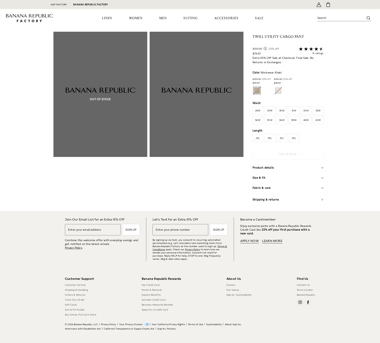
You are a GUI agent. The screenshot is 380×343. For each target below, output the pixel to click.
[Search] (368, 18)
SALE (259, 18)
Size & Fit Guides (75, 309)
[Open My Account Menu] (318, 4)
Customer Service (75, 285)
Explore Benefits (151, 294)
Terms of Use (195, 324)
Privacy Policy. (74, 247)
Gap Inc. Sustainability (239, 294)
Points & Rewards (152, 290)
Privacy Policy (192, 249)
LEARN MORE (272, 241)
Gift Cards (71, 304)
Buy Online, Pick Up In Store (81, 314)
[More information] (265, 48)
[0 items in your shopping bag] (328, 4)
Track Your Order (75, 299)
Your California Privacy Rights (168, 324)
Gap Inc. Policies (166, 328)
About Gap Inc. (233, 324)
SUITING (190, 18)
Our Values (232, 290)
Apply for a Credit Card (155, 309)
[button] (148, 121)
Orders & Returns (75, 294)
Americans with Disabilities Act (83, 328)
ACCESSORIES (226, 18)
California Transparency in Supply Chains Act (129, 328)
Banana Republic (306, 294)
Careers (230, 285)
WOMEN (136, 18)
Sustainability (214, 324)
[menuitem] (107, 18)
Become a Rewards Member (157, 304)
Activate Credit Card (153, 299)
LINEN (107, 18)
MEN (163, 18)
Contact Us (303, 285)
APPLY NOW (249, 241)
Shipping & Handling (76, 290)
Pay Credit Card (151, 285)
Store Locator (305, 290)
